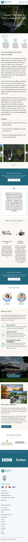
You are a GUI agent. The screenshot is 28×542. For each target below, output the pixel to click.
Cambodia (3, 528)
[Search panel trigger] (20, 2)
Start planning (14, 279)
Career (2, 519)
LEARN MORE (6, 426)
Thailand (3, 533)
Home (2, 6)
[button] (2, 152)
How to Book (4, 517)
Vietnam (2, 526)
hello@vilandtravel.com (6, 495)
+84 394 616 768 (4, 493)
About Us (3, 521)
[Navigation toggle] (26, 2)
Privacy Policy (4, 507)
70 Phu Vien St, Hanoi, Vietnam (7, 497)
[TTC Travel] (6, 2)
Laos (5, 6)
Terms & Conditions (5, 509)
